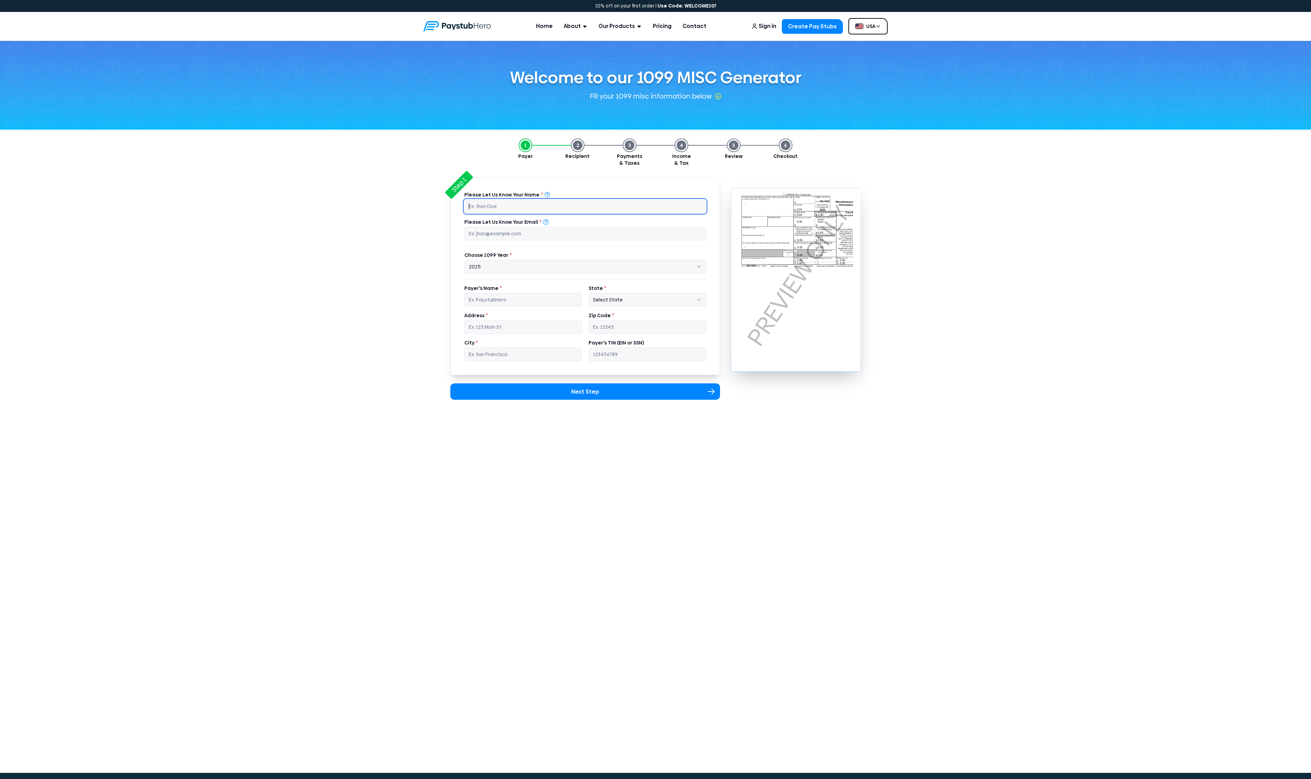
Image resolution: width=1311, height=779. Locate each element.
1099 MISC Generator (719, 77)
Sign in (767, 26)
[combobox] (585, 267)
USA (870, 26)
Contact (694, 26)
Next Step (585, 391)
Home (544, 26)
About (572, 26)
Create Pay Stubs (812, 26)
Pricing (662, 26)
